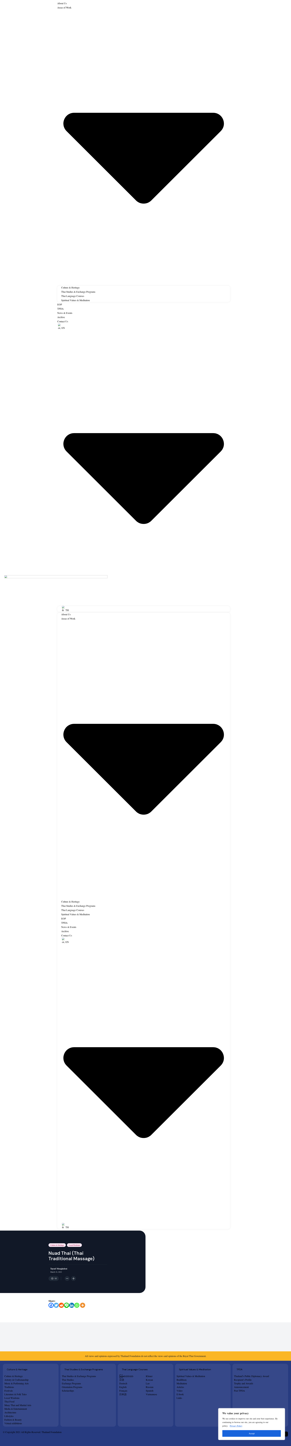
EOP (59, 304)
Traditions (9, 1387)
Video (179, 1390)
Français (123, 1390)
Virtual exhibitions (13, 1423)
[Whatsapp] (76, 1305)
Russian (149, 1387)
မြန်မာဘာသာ (126, 1376)
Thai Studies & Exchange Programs (78, 291)
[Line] (66, 1305)
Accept (252, 1433)
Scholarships (68, 1390)
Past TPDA (239, 1390)
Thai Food (9, 1401)
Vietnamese (151, 1394)
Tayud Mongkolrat (58, 1269)
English (123, 1387)
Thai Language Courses (72, 296)
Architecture (10, 1412)
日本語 (123, 1394)
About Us (62, 3)
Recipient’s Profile (243, 1379)
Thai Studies (68, 1379)
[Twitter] (56, 1305)
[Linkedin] (71, 1305)
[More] (82, 1305)
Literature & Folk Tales (15, 1394)
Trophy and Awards (243, 1383)
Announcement (241, 1387)
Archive (61, 317)
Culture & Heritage (70, 287)
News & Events (64, 312)
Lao (148, 1383)
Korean (149, 1379)
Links (179, 1397)
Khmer (149, 1376)
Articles (180, 1387)
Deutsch (123, 1383)
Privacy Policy (236, 1425)
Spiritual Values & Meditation (75, 300)
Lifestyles (8, 1416)
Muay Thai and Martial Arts (17, 1405)
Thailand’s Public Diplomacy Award (251, 1376)
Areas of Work (64, 7)
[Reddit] (61, 1305)
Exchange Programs (71, 1383)
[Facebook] (51, 1305)
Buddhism (181, 1379)
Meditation (182, 1383)
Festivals (8, 1390)
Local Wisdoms (74, 1245)
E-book (180, 1394)
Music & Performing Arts (16, 1383)
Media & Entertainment (15, 1408)
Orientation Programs (72, 1387)
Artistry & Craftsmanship (16, 1379)
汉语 (121, 1379)
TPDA (60, 308)
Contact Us (62, 321)
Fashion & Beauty (13, 1419)
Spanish (149, 1390)
